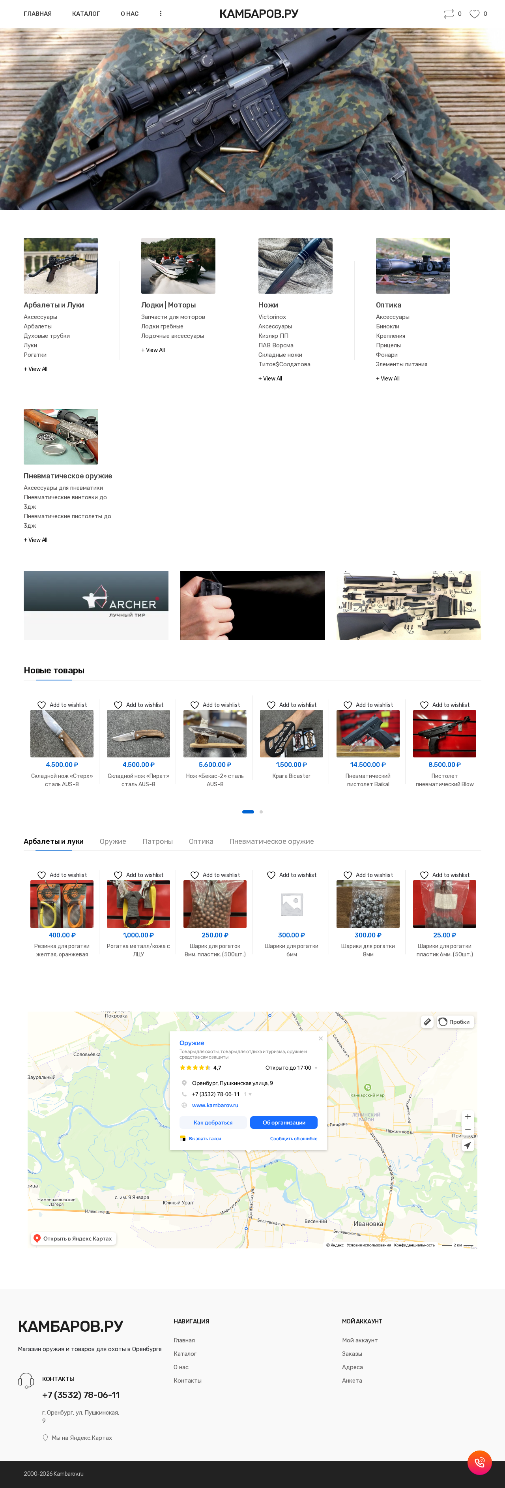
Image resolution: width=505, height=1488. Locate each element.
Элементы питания (401, 364)
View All (37, 369)
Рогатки (35, 354)
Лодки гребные (162, 326)
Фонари (387, 354)
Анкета (352, 1380)
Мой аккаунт (360, 1340)
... (159, 13)
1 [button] (248, 811)
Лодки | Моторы (168, 305)
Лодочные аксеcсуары (172, 335)
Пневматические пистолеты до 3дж (67, 521)
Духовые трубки (47, 335)
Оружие (113, 842)
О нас (129, 13)
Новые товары (54, 670)
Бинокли (387, 326)
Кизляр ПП (273, 335)
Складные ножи (280, 354)
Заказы (352, 1353)
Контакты (188, 1380)
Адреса (352, 1367)
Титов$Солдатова (284, 364)
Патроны (157, 842)
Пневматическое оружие (68, 476)
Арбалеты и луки (54, 842)
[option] (61, 742)
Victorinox (272, 316)
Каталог (86, 13)
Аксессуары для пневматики (63, 487)
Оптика (389, 305)
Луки (30, 345)
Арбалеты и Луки (54, 305)
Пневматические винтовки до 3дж (65, 502)
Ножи (268, 305)
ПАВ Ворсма (276, 345)
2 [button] (261, 811)
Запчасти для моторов (173, 316)
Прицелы (388, 345)
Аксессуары (40, 316)
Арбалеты (38, 326)
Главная (38, 13)
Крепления (390, 335)
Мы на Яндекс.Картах (82, 1437)
